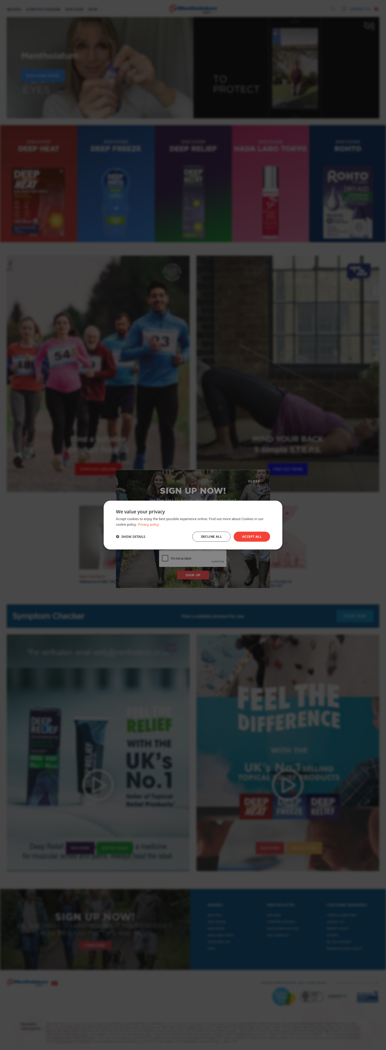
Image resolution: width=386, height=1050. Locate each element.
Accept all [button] (252, 536)
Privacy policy (148, 524)
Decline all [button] (211, 536)
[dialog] (193, 525)
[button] (130, 537)
